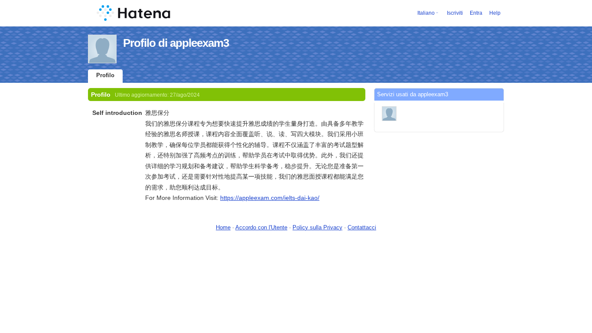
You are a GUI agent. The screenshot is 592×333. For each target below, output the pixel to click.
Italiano (426, 13)
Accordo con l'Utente (261, 227)
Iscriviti (455, 13)
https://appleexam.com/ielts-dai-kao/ (269, 197)
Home (223, 227)
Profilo (105, 75)
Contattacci (362, 227)
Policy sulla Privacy (317, 227)
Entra (476, 13)
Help (495, 13)
